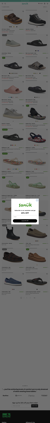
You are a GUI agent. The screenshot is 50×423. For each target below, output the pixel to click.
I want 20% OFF (25, 220)
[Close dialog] (37, 200)
